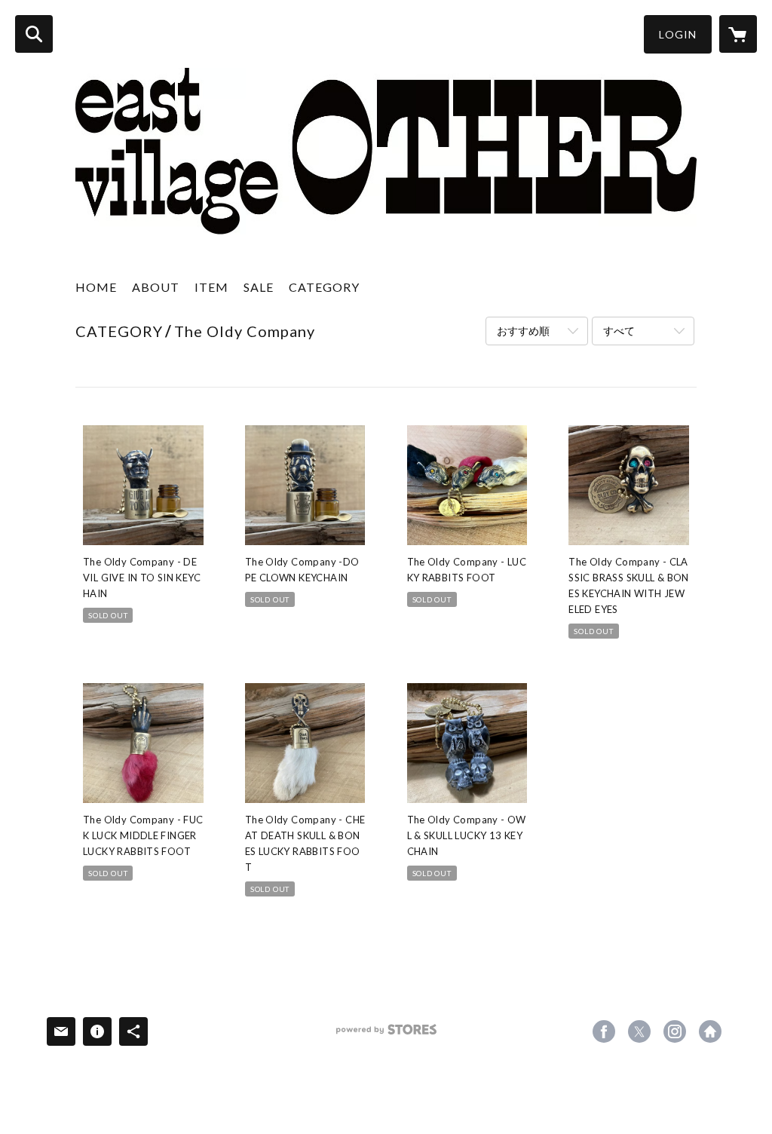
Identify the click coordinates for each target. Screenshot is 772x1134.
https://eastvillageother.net (710, 1031)
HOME (96, 287)
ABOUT (155, 287)
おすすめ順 (523, 330)
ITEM (211, 287)
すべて (619, 330)
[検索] (34, 34)
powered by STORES (386, 1034)
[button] (678, 34)
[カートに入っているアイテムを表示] (738, 34)
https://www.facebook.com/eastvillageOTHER (604, 1031)
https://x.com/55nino (639, 1031)
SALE (259, 287)
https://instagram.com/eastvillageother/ (674, 1031)
